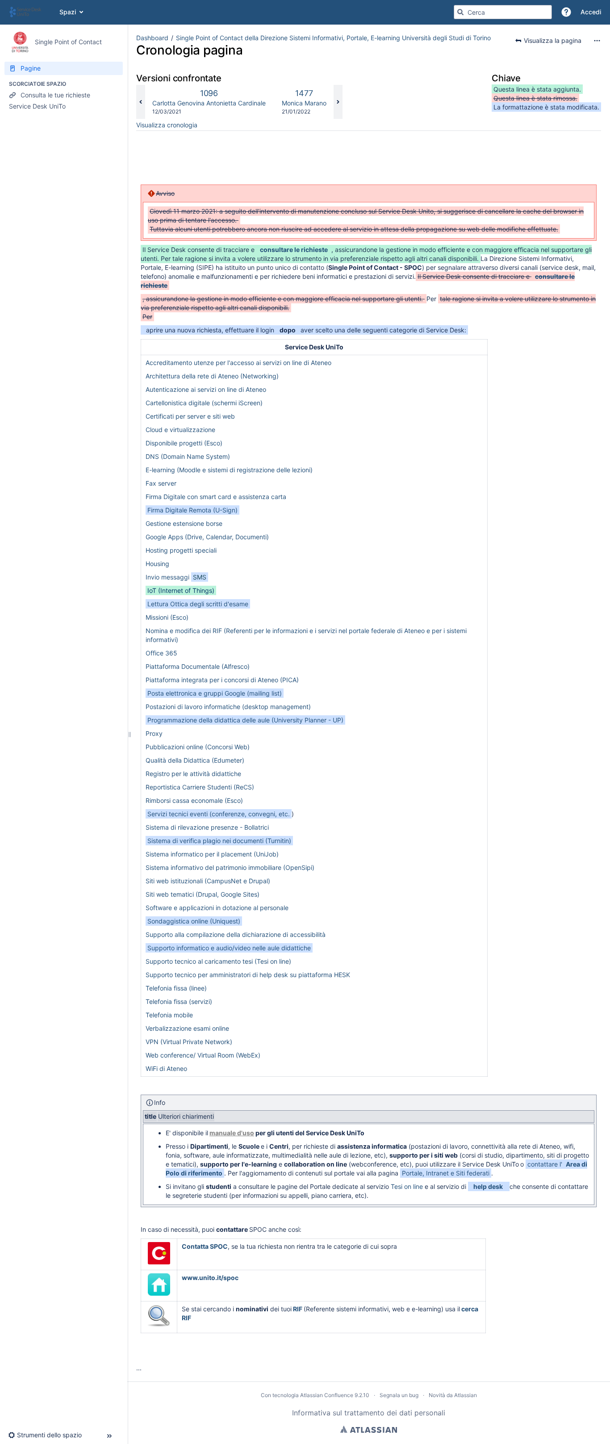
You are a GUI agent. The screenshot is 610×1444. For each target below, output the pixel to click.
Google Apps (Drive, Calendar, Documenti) (207, 537)
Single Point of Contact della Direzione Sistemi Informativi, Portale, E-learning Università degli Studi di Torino (333, 38)
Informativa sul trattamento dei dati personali (368, 1412)
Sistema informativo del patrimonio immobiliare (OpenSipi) (230, 867)
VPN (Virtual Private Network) (189, 1041)
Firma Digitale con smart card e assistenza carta (216, 496)
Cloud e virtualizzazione (180, 429)
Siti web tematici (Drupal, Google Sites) (202, 894)
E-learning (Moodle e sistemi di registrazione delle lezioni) (229, 470)
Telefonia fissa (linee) (176, 988)
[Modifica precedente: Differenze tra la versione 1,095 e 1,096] (140, 102)
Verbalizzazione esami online (187, 1028)
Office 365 (161, 653)
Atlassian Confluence (326, 1395)
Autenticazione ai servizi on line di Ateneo (206, 389)
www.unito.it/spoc (210, 1277)
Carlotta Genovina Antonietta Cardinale (209, 103)
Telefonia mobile (169, 1015)
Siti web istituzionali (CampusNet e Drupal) (208, 881)
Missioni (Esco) (167, 617)
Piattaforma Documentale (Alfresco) (198, 666)
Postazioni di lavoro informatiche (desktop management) (228, 706)
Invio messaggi (176, 577)
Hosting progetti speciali (181, 550)
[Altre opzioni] (597, 40)
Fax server (161, 483)
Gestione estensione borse (184, 523)
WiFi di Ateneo (166, 1068)
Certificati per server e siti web (190, 416)
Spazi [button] (67, 12)
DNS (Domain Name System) (188, 456)
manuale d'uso (231, 1133)
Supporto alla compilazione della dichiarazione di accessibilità (236, 934)
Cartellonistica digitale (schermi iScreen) (204, 403)
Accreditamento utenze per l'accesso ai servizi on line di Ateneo (238, 362)
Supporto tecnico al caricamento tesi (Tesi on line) (218, 961)
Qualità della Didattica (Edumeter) (195, 760)
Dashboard (152, 38)
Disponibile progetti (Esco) (184, 443)
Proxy (154, 733)
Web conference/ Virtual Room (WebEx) (203, 1055)
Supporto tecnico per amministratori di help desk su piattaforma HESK (248, 974)
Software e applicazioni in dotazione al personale (217, 907)
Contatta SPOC (205, 1246)
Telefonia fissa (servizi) (179, 1001)
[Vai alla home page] (29, 12)
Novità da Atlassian (453, 1395)
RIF (297, 1309)
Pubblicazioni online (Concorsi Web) (198, 747)
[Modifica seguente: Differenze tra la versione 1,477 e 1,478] (338, 102)
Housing (157, 563)
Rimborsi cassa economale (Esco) (194, 800)
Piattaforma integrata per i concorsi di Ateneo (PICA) (222, 680)
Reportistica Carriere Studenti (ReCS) (200, 787)
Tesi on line (407, 1186)
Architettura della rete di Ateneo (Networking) (212, 376)
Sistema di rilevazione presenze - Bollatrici (207, 827)
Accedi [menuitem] (591, 12)
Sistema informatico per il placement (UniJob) (212, 854)
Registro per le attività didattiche (193, 773)
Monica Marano (304, 103)
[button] (566, 12)
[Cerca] (460, 12)
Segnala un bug (399, 1395)
